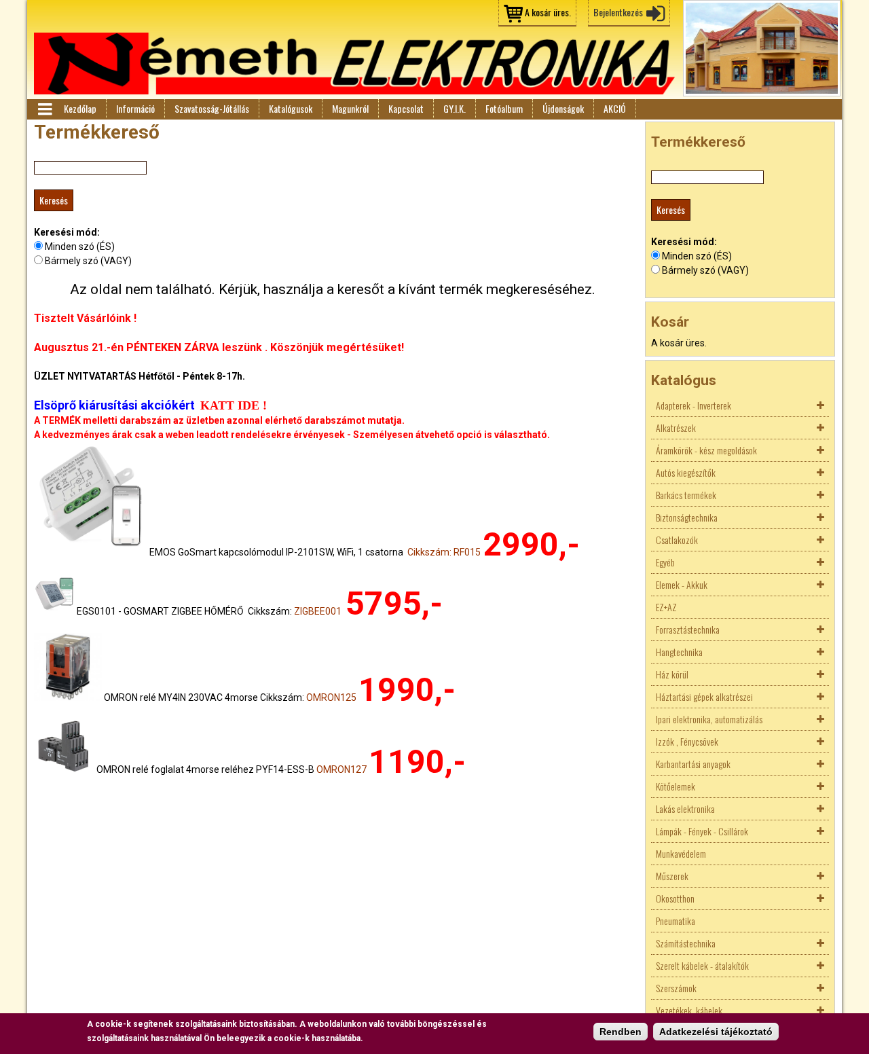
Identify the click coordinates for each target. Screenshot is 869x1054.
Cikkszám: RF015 (444, 552)
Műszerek (672, 876)
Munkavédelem (681, 853)
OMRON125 (331, 697)
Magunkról (350, 108)
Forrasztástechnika (688, 629)
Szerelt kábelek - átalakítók (702, 965)
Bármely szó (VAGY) (88, 260)
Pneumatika (675, 920)
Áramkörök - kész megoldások (706, 450)
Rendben (620, 1031)
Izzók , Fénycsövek (687, 741)
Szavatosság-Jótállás (211, 108)
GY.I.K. (454, 108)
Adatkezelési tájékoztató (716, 1031)
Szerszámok (676, 988)
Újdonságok (563, 108)
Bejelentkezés (618, 12)
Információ (135, 108)
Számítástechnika (686, 943)
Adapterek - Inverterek (693, 405)
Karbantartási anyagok (693, 764)
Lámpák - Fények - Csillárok (702, 831)
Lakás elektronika (685, 808)
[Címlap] (354, 63)
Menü (44, 109)
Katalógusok (290, 108)
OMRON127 (341, 769)
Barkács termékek (686, 495)
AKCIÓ (615, 108)
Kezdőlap (80, 108)
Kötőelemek (675, 786)
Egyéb (665, 562)
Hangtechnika (679, 651)
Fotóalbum (504, 108)
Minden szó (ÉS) (80, 246)
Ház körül (672, 674)
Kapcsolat (406, 108)
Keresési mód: (67, 232)
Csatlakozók (677, 539)
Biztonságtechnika (687, 517)
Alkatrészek (676, 427)
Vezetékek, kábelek (689, 1010)
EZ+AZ (666, 607)
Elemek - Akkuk (681, 584)
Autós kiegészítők (686, 472)
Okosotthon (675, 898)
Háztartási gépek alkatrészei (704, 696)
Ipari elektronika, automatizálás (709, 719)
